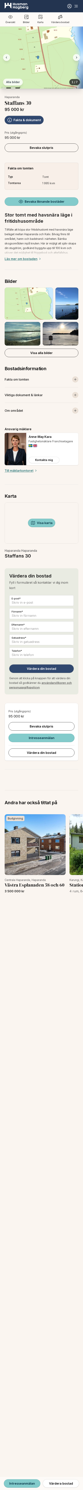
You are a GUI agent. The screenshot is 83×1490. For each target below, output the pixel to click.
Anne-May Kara (40, 437)
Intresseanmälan (41, 738)
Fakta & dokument (27, 120)
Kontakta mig (44, 460)
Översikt (10, 22)
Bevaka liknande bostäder (44, 201)
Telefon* (17, 650)
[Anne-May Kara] (15, 449)
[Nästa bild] (76, 57)
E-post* (16, 598)
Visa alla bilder (41, 353)
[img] (30, 445)
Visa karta (45, 523)
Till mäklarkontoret (19, 470)
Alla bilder (13, 82)
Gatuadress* (19, 637)
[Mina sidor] (69, 6)
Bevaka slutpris (41, 148)
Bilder (26, 22)
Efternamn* (18, 624)
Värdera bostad (60, 22)
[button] (41, 317)
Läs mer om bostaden (21, 259)
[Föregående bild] (6, 57)
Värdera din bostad (41, 669)
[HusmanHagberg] (16, 6)
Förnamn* (17, 611)
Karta (40, 22)
